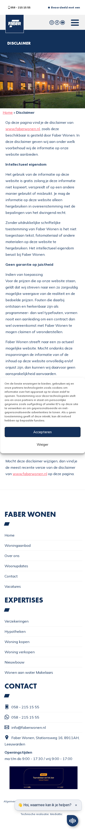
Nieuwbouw (14, 662)
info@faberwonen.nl (28, 727)
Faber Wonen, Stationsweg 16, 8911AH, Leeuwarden (42, 740)
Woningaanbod (18, 545)
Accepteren (42, 432)
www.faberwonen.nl (22, 129)
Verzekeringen (17, 621)
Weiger (42, 444)
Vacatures (13, 586)
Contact (11, 576)
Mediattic (56, 814)
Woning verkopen (20, 652)
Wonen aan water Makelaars (29, 672)
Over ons (12, 555)
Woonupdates (16, 566)
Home (8, 112)
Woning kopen (17, 641)
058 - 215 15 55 (20, 7)
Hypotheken (15, 631)
